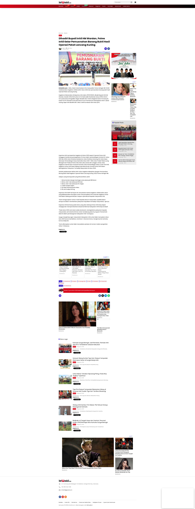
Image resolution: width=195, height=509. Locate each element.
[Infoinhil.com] (66, 2)
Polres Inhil (103, 281)
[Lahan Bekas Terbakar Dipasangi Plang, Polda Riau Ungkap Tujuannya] (65, 379)
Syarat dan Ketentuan (109, 502)
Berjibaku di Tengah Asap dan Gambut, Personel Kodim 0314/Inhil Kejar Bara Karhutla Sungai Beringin (90, 421)
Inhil (90, 281)
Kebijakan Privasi (97, 502)
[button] (131, 2)
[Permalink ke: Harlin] (60, 48)
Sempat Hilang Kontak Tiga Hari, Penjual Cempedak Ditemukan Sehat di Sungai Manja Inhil (90, 359)
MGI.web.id (89, 505)
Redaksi (61, 502)
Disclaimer (74, 502)
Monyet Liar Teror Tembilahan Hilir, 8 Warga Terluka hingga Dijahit (126, 154)
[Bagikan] (108, 48)
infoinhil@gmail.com (66, 490)
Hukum (74, 281)
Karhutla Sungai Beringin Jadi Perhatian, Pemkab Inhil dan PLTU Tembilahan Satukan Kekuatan (90, 344)
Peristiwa (96, 281)
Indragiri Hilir (83, 281)
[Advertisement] (97, 20)
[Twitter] (102, 295)
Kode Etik (67, 502)
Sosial (62, 283)
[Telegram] (105, 295)
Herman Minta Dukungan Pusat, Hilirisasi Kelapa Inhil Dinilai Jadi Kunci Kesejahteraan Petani (126, 160)
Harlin (63, 48)
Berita (60, 35)
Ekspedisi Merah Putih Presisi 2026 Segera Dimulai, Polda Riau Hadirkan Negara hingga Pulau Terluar (125, 149)
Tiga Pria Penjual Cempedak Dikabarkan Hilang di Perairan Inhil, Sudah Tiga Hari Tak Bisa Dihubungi (89, 390)
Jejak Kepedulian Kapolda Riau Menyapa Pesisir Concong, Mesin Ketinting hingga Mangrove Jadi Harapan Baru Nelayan (126, 143)
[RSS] (65, 497)
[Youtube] (63, 497)
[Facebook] (99, 295)
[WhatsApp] (108, 295)
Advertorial (67, 281)
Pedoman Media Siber (85, 502)
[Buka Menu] (135, 2)
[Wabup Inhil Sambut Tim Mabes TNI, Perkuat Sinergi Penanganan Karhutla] (65, 410)
